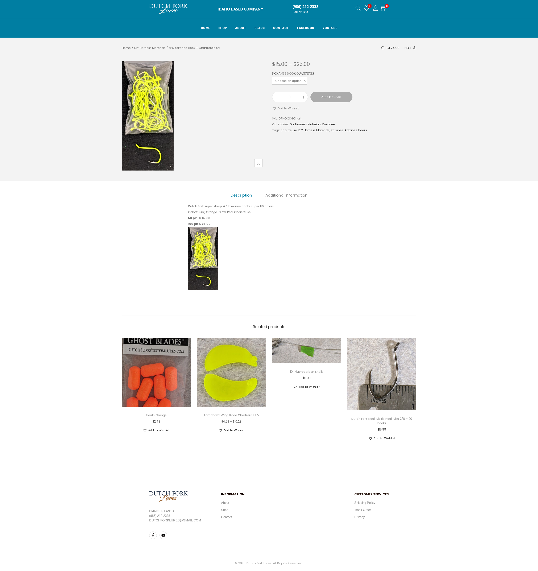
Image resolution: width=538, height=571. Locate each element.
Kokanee (328, 124)
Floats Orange (156, 415)
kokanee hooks (356, 130)
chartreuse (289, 130)
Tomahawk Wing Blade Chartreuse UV (231, 415)
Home (126, 48)
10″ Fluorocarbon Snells (306, 372)
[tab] (241, 195)
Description (241, 195)
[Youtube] (163, 535)
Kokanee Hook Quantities (293, 73)
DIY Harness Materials (149, 48)
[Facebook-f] (153, 535)
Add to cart (331, 96)
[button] (285, 108)
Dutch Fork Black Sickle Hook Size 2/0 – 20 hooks (381, 421)
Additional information (286, 195)
